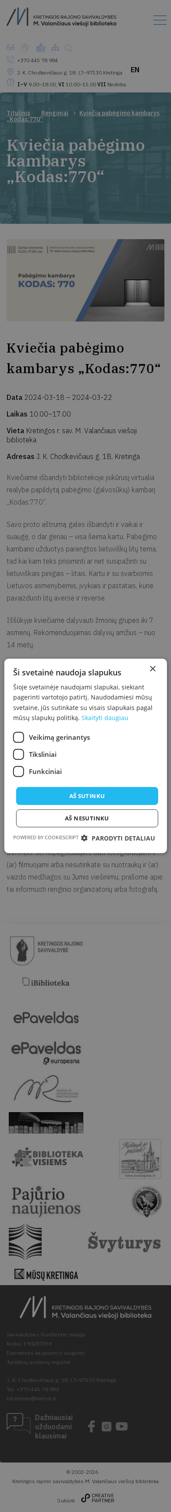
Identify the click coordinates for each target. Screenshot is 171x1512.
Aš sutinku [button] (87, 796)
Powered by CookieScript (45, 837)
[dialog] (85, 756)
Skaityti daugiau (105, 717)
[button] (118, 838)
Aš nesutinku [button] (87, 818)
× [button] (152, 669)
